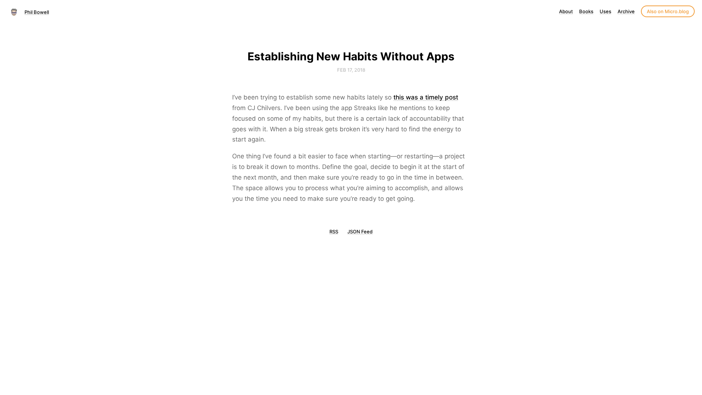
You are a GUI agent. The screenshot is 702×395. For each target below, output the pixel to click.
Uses (605, 11)
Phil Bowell (36, 12)
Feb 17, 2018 (351, 70)
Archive (626, 11)
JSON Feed (360, 231)
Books (586, 11)
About (566, 11)
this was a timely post (425, 97)
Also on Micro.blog (668, 11)
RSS (333, 231)
